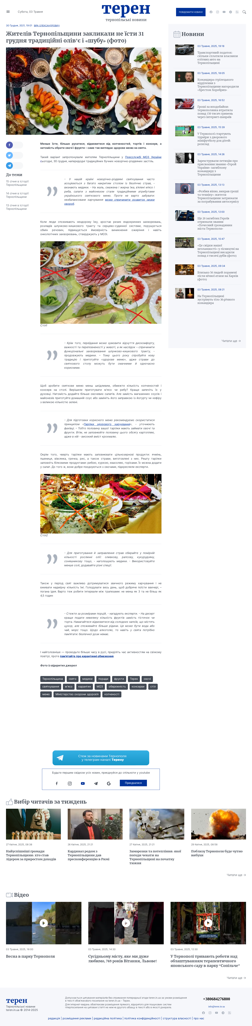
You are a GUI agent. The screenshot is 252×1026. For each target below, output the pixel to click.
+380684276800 (216, 999)
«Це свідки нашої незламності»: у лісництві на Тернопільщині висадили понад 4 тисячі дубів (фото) (218, 250)
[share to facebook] (14, 145)
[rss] (237, 12)
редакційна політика (108, 1018)
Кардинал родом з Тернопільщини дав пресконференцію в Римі (88, 855)
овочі (147, 678)
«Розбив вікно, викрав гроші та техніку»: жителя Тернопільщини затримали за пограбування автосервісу (218, 196)
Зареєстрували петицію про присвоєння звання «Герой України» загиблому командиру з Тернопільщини (217, 167)
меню (46, 694)
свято (72, 678)
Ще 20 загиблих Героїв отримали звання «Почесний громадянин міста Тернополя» (214, 223)
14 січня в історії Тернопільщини (17, 195)
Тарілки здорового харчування (107, 424)
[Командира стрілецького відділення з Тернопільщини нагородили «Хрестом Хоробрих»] (184, 82)
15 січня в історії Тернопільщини (17, 183)
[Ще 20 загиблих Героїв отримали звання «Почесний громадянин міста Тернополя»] (184, 220)
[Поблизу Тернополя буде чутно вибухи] (218, 824)
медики (87, 678)
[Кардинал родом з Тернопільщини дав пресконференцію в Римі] (95, 824)
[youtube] (224, 12)
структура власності (177, 1018)
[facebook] (211, 12)
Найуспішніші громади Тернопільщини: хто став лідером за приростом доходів (31, 855)
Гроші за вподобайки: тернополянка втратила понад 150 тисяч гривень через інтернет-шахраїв (215, 112)
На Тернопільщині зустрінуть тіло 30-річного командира (216, 299)
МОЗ (100, 686)
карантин (84, 686)
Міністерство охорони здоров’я (77, 694)
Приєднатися (133, 782)
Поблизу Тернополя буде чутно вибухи (217, 853)
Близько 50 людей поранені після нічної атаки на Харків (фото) (217, 276)
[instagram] (217, 12)
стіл (153, 686)
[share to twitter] (14, 155)
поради (103, 678)
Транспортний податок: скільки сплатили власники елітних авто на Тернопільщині (217, 58)
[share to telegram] (14, 165)
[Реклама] (100, 758)
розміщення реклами (77, 1018)
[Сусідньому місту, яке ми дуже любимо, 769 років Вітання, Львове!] (126, 923)
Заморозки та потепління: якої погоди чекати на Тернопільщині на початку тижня (155, 857)
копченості (111, 694)
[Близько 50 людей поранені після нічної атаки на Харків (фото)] (184, 272)
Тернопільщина (52, 678)
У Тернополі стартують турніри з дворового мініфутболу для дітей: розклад (214, 139)
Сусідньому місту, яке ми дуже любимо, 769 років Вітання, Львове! (122, 958)
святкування (50, 686)
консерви (138, 686)
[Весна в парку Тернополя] (43, 923)
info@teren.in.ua (216, 1006)
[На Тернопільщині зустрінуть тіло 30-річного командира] (184, 296)
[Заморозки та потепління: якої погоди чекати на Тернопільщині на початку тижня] (156, 824)
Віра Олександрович (46, 25)
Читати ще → (231, 341)
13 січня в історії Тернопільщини (17, 207)
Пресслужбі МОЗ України (143, 157)
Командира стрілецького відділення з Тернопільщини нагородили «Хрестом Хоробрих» (218, 85)
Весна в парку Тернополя (30, 956)
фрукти (119, 678)
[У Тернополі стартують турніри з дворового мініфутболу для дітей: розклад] (184, 136)
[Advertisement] (19, 264)
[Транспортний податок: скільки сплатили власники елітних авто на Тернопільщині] (184, 55)
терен (16, 1000)
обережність (117, 686)
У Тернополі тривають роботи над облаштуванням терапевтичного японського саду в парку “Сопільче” (205, 961)
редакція (54, 1018)
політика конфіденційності (142, 1018)
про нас (199, 1018)
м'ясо (69, 686)
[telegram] (230, 12)
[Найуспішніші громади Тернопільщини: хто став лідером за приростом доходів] (33, 824)
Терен (126, 8)
